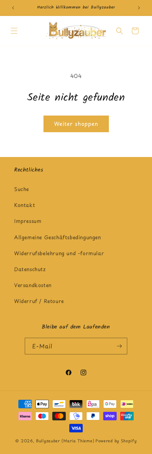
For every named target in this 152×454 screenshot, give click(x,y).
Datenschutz (30, 269)
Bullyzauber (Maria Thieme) (65, 441)
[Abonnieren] (119, 346)
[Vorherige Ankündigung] (13, 8)
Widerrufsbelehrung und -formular (59, 253)
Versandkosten (33, 285)
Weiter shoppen (76, 123)
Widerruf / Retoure (39, 301)
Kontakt (24, 205)
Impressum (27, 221)
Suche (21, 189)
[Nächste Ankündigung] (139, 8)
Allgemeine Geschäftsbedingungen (57, 237)
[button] (14, 31)
